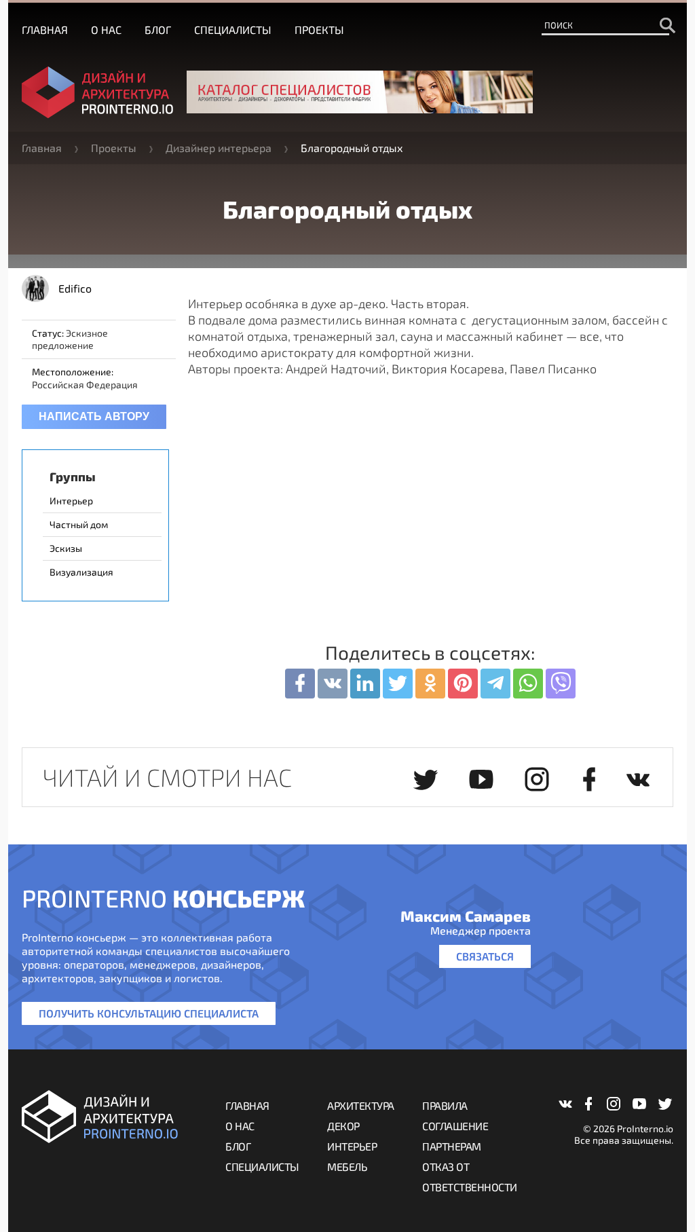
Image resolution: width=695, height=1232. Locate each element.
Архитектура (360, 1105)
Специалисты (232, 29)
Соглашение (455, 1125)
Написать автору (94, 416)
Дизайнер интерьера (218, 147)
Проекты (319, 29)
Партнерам (451, 1146)
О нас (106, 29)
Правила (445, 1105)
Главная (45, 29)
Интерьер (352, 1146)
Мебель (347, 1166)
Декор (343, 1125)
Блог (158, 29)
